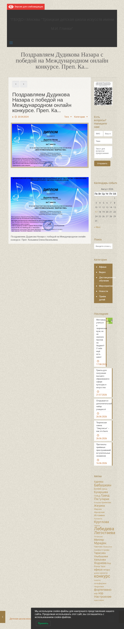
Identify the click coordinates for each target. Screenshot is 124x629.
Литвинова (98, 537)
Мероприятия (105, 286)
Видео (102, 272)
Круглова (101, 522)
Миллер (99, 539)
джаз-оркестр (101, 573)
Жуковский (99, 512)
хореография (99, 600)
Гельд (97, 495)
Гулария (103, 499)
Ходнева (100, 563)
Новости (103, 291)
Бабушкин (102, 485)
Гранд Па (101, 497)
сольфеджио (100, 583)
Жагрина (99, 505)
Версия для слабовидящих (28, 6)
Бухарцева (101, 492)
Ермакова (106, 502)
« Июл (97, 227)
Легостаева (104, 532)
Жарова (98, 509)
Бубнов (104, 489)
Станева (105, 550)
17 (96, 212)
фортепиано (102, 589)
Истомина (99, 515)
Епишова (97, 503)
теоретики (99, 586)
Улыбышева (101, 556)
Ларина (97, 526)
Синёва (97, 550)
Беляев (97, 488)
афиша (98, 569)
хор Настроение (102, 594)
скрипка (97, 580)
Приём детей (102, 298)
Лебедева (104, 528)
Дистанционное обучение (105, 279)
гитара (106, 569)
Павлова (98, 546)
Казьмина (98, 519)
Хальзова (100, 559)
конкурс (102, 576)
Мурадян (100, 543)
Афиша (102, 267)
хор (96, 593)
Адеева (98, 481)
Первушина (107, 547)
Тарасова (100, 553)
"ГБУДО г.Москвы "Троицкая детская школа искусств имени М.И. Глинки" (62, 24)
